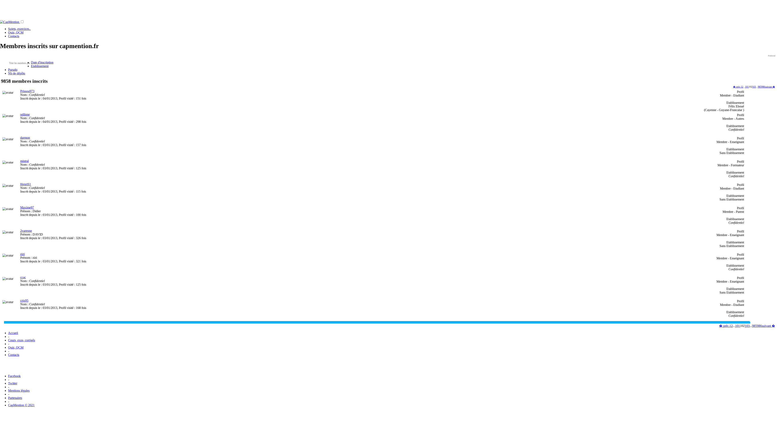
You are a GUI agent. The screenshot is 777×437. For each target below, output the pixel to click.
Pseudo (12, 69)
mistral (24, 161)
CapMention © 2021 (21, 405)
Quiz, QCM (15, 32)
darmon (25, 137)
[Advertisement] (388, 9)
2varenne (26, 230)
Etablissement (40, 66)
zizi (22, 254)
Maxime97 (27, 207)
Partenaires (15, 398)
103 (754, 86)
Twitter (12, 383)
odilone (25, 114)
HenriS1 (25, 184)
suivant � (770, 86)
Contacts (13, 36)
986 (763, 86)
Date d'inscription (42, 62)
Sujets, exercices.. (19, 29)
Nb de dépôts (16, 73)
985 (759, 86)
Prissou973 (27, 91)
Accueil (13, 333)
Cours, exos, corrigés (21, 340)
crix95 (24, 300)
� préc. (737, 86)
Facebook (14, 376)
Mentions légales (19, 390)
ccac (23, 277)
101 (747, 86)
